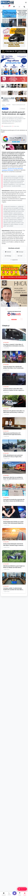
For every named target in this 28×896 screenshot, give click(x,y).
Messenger (20, 251)
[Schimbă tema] (24, 6)
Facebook (9, 251)
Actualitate (8, 104)
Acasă (3, 104)
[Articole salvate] (14, 6)
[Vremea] (19, 6)
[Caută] (3, 6)
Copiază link (15, 259)
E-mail (20, 255)
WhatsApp (8, 255)
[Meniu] (26, 2)
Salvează (23, 108)
